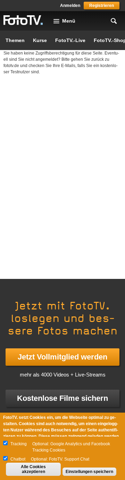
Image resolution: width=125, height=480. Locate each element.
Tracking (18, 443)
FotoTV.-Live (70, 40)
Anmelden (70, 5)
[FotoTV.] (23, 20)
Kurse (40, 40)
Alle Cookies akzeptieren (33, 469)
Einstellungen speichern (89, 471)
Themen (15, 40)
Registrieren (101, 5)
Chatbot (17, 459)
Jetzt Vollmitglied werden (62, 357)
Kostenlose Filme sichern (62, 398)
